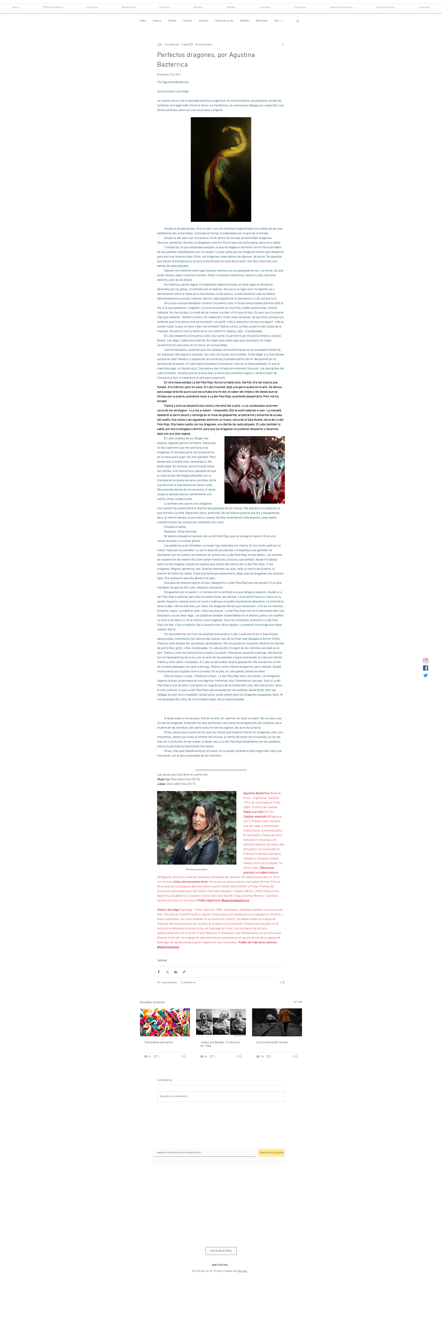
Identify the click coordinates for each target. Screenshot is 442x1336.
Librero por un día (224, 20)
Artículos (203, 20)
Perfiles (172, 20)
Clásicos (157, 20)
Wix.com (242, 1271)
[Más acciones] (283, 44)
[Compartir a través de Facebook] (158, 972)
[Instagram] (425, 660)
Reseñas (244, 20)
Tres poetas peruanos (158, 1042)
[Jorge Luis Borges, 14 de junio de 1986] (221, 1022)
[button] (297, 21)
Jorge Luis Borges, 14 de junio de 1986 (220, 1044)
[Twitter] (425, 675)
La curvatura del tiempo (272, 1042)
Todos (143, 20)
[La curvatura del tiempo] (277, 1022)
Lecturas (187, 20)
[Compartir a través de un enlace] (184, 972)
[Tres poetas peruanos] (165, 1022)
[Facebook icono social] (425, 668)
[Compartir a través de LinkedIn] (175, 972)
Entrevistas (262, 20)
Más (277, 20)
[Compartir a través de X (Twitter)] (167, 972)
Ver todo (298, 1001)
